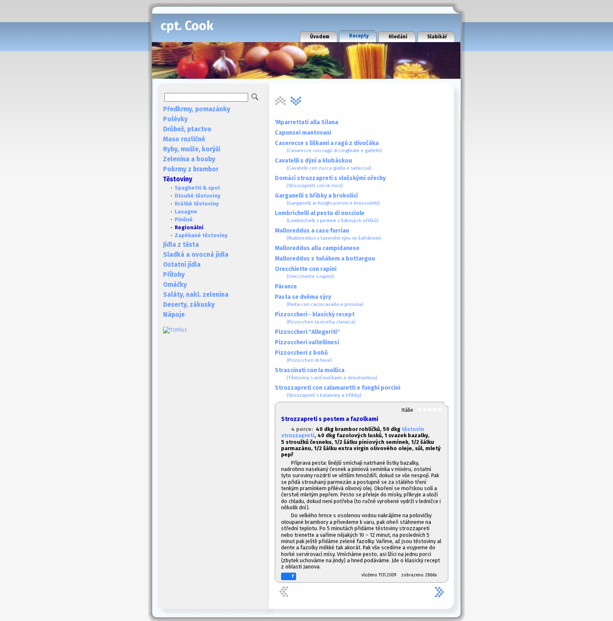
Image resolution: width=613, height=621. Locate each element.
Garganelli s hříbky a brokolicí (327, 199)
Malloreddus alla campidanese (317, 248)
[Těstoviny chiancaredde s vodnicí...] (296, 101)
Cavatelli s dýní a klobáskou (323, 164)
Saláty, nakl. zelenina (196, 294)
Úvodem (319, 37)
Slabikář (437, 37)
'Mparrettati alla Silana (306, 122)
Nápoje (174, 314)
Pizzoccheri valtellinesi (307, 342)
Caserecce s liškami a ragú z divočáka (328, 146)
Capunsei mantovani (303, 132)
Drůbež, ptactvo (187, 129)
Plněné (184, 219)
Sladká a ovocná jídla (196, 254)
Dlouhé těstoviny (198, 196)
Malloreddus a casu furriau (328, 234)
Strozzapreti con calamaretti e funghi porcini (337, 391)
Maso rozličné (184, 139)
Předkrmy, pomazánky (196, 109)
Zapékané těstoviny (201, 235)
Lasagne (186, 211)
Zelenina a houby (189, 159)
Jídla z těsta (181, 244)
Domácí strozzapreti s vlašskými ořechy (330, 181)
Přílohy (174, 274)
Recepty (359, 36)
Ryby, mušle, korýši (191, 149)
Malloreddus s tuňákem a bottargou (325, 258)
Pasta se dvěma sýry (319, 300)
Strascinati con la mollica (326, 374)
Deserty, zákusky (189, 304)
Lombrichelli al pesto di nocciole (327, 216)
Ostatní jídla (182, 264)
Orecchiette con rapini (306, 272)
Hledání (398, 37)
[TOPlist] (175, 330)
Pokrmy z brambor (191, 169)
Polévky (175, 119)
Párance (286, 286)
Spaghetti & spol (197, 188)
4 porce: (303, 429)
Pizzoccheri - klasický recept (315, 318)
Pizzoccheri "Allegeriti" (307, 332)
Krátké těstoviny (197, 203)
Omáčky (175, 284)
